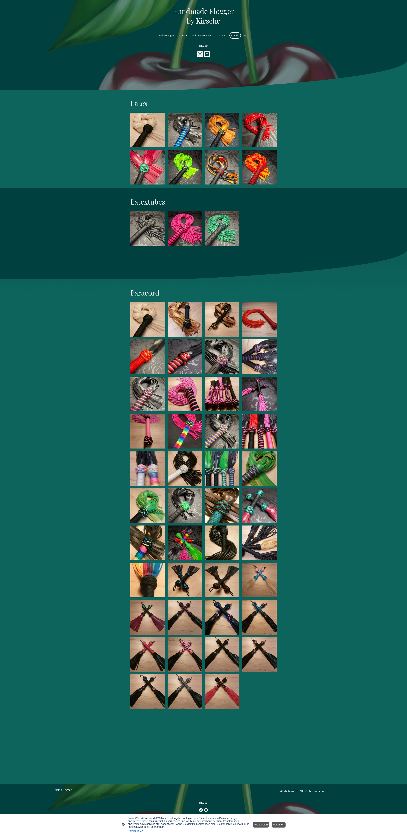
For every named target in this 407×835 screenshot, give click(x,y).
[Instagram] (200, 54)
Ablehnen (278, 824)
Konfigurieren (135, 831)
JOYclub (203, 46)
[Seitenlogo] (203, 28)
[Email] (207, 54)
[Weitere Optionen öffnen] (245, 35)
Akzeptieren (261, 824)
